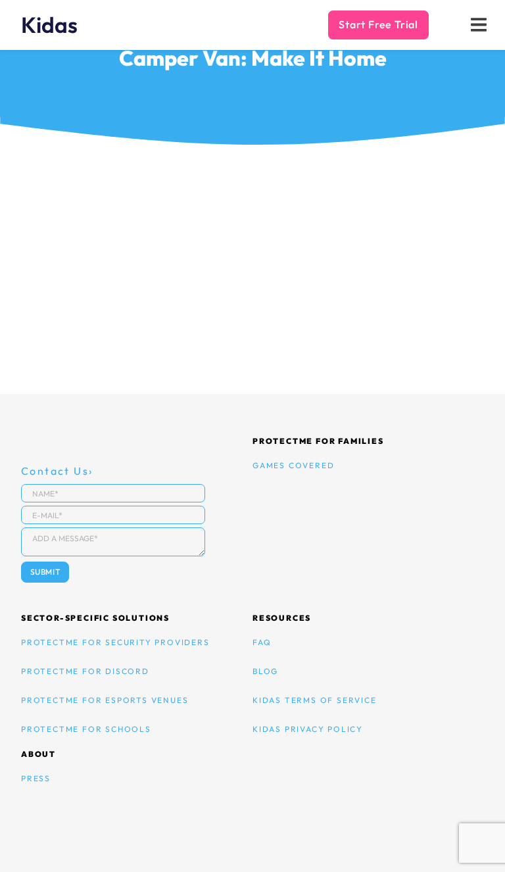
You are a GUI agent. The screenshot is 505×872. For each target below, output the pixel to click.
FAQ (261, 642)
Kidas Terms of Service (314, 700)
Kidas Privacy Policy (307, 729)
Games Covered (293, 465)
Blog (265, 671)
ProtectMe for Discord (85, 671)
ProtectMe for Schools (86, 729)
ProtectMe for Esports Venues (104, 700)
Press (36, 778)
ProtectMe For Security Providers (115, 642)
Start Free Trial (378, 24)
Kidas (49, 25)
